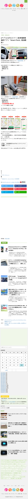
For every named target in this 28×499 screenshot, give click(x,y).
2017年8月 (3, 374)
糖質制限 (16, 473)
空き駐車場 (17, 178)
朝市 (4, 485)
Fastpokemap (20, 460)
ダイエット (15, 469)
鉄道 (15, 485)
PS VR (8, 485)
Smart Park (20, 60)
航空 (19, 485)
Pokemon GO (3, 463)
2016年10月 (3, 388)
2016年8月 (3, 390)
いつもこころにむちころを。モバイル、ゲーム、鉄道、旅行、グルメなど (14, 493)
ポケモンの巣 (9, 471)
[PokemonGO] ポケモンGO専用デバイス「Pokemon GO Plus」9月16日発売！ (17, 248)
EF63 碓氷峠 (7, 460)
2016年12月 (3, 385)
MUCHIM (7, 238)
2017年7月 (3, 375)
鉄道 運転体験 (18, 478)
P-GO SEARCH (7, 462)
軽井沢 (2, 478)
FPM (25, 460)
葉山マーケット (16, 476)
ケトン (2, 465)
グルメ (12, 485)
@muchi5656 (12, 401)
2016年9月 (3, 389)
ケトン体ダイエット (22, 465)
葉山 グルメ (10, 474)
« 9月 (6, 370)
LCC (2, 462)
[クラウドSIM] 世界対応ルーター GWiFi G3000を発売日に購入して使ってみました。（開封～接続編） (17, 452)
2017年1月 (3, 383)
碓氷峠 (2, 473)
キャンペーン (21, 463)
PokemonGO (22, 462)
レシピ (15, 471)
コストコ (16, 467)
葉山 (20, 473)
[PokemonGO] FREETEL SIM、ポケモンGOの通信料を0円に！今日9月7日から (17, 307)
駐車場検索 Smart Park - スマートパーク (16, 143)
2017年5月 (3, 378)
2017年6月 (3, 377)
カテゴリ (3, 406)
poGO (13, 462)
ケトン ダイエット (8, 465)
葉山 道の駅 (22, 476)
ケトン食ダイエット (10, 467)
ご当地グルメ (15, 463)
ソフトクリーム (9, 469)
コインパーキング (11, 178)
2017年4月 (3, 379)
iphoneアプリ (4, 178)
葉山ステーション (17, 474)
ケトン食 (3, 467)
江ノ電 (25, 471)
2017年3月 (3, 381)
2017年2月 (3, 382)
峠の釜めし (20, 471)
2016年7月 (3, 392)
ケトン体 (15, 465)
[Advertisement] (14, 21)
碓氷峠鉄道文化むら (9, 473)
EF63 (2, 460)
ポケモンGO (3, 471)
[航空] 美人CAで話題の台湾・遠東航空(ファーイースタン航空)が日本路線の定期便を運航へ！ (17, 424)
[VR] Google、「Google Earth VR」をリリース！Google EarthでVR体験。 (17, 278)
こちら (3, 400)
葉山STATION (4, 474)
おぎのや (9, 463)
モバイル (22, 485)
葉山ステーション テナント (6, 476)
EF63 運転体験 (14, 460)
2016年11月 (3, 386)
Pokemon (17, 462)
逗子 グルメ (7, 478)
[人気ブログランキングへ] (22, 182)
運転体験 (13, 478)
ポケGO (20, 469)
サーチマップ (22, 467)
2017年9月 (3, 373)
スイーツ (3, 469)
